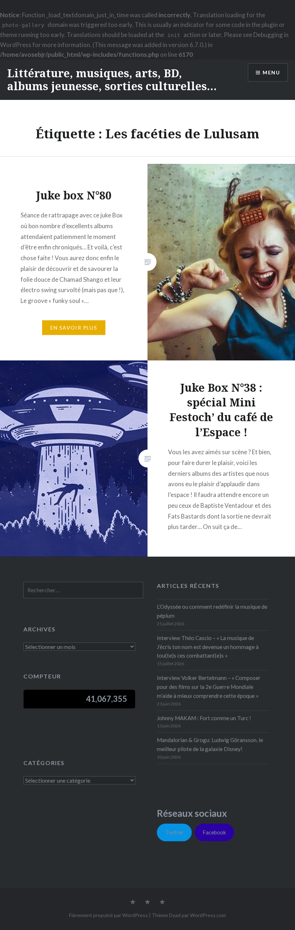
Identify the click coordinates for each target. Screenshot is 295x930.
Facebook (214, 832)
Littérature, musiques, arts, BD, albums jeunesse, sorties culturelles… (112, 79)
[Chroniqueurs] (147, 902)
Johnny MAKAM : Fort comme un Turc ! (204, 718)
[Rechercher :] (83, 590)
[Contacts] (132, 902)
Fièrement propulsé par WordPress (108, 915)
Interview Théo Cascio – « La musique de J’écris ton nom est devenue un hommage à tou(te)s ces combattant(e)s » (208, 647)
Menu (271, 72)
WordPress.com (208, 915)
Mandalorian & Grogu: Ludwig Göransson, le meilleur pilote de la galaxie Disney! (210, 744)
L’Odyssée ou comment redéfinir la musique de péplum (212, 611)
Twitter (174, 832)
